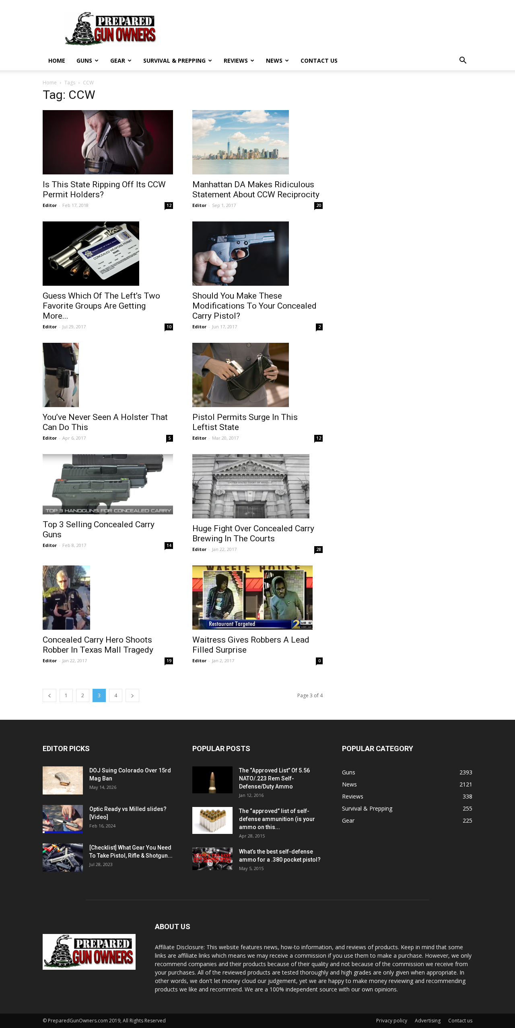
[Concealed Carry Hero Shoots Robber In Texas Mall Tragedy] (108, 597)
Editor (50, 205)
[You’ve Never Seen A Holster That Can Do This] (108, 375)
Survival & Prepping (174, 60)
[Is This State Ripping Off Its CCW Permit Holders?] (108, 142)
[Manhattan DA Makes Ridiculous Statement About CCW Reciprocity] (257, 142)
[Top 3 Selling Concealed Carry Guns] (108, 484)
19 (169, 660)
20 (318, 205)
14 (169, 545)
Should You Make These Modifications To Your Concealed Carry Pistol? (254, 306)
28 (318, 549)
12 (169, 205)
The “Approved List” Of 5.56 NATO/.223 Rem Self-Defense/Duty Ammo (274, 778)
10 (169, 327)
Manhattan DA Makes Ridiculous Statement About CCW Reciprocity (255, 189)
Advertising (428, 1020)
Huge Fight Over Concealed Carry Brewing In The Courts (253, 533)
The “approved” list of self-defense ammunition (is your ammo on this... (277, 819)
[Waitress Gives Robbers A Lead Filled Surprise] (257, 597)
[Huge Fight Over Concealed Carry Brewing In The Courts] (257, 486)
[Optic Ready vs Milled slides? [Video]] (63, 819)
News (274, 60)
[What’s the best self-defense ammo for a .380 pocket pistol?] (212, 859)
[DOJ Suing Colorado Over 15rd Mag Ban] (63, 780)
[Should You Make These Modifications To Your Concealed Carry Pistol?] (257, 253)
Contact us (319, 60)
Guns (84, 60)
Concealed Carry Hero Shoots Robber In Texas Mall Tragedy (98, 645)
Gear (117, 60)
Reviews (236, 60)
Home (56, 60)
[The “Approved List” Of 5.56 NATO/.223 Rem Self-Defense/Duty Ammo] (212, 779)
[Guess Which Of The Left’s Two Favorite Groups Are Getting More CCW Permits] (108, 253)
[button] (462, 61)
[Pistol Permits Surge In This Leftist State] (257, 375)
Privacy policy (391, 1020)
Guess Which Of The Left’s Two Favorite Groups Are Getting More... (101, 306)
